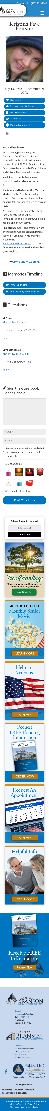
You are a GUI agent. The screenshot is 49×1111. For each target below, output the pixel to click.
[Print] (7, 133)
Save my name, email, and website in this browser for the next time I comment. (25, 452)
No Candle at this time (19, 491)
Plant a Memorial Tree (21, 125)
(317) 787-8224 (23, 1051)
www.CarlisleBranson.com (17, 243)
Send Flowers (15, 119)
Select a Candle (13, 464)
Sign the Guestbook (18, 113)
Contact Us (19, 1011)
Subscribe (24, 534)
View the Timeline (18, 285)
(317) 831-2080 (23, 1017)
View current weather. (26, 262)
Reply (6, 338)
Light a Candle (16, 100)
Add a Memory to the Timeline (22, 106)
